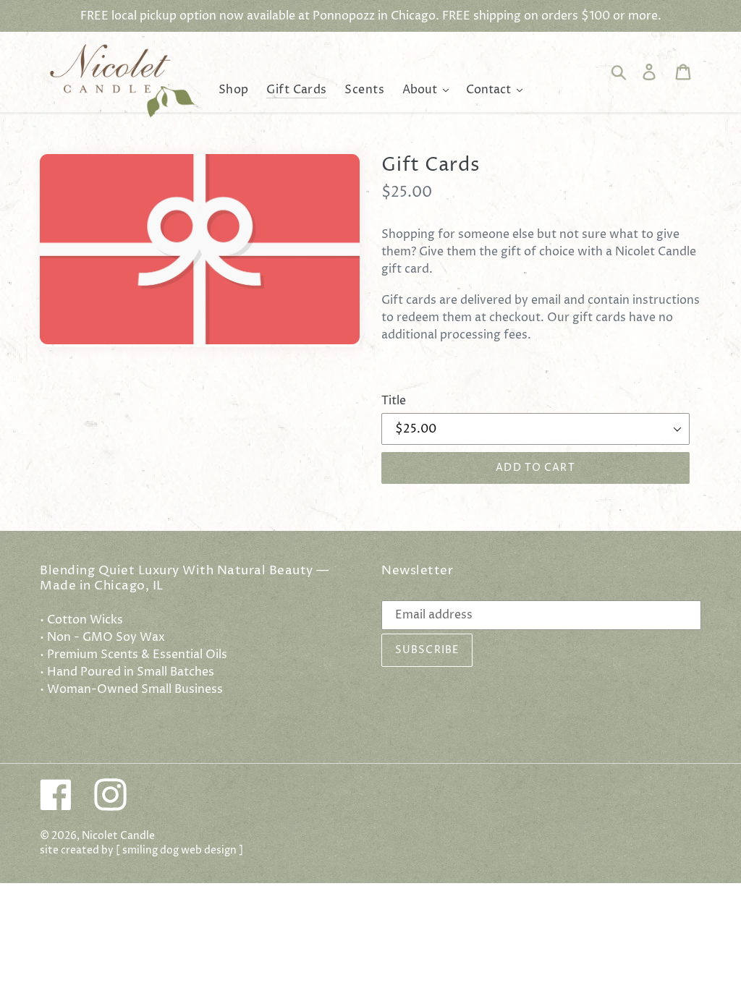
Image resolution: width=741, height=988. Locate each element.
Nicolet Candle (118, 836)
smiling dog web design (179, 850)
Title (393, 401)
